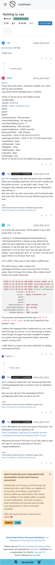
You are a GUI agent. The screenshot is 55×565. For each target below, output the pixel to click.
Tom (9, 174)
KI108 (9, 78)
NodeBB (36, 555)
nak (8, 225)
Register (8, 523)
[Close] (50, 474)
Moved (8, 19)
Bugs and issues (22, 19)
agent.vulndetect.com (19, 106)
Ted (8, 43)
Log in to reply (45, 23)
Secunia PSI (39, 552)
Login (18, 523)
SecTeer (34, 549)
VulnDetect (24, 4)
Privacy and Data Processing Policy (34, 546)
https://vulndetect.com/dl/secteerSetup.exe (19, 210)
